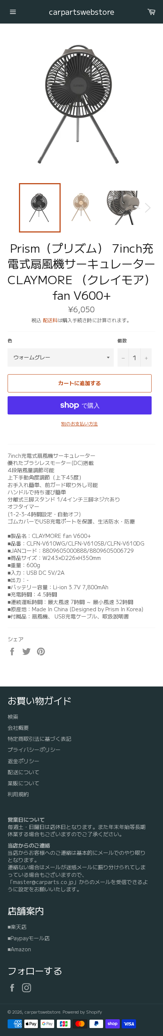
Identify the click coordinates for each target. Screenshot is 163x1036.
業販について (23, 783)
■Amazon (19, 949)
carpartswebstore (81, 11)
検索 (13, 716)
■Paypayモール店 (29, 938)
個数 (122, 340)
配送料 (50, 320)
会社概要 (18, 727)
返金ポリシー (23, 761)
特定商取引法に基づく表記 (39, 738)
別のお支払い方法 (79, 424)
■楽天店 (17, 926)
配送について (23, 772)
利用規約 (18, 794)
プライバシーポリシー (34, 749)
